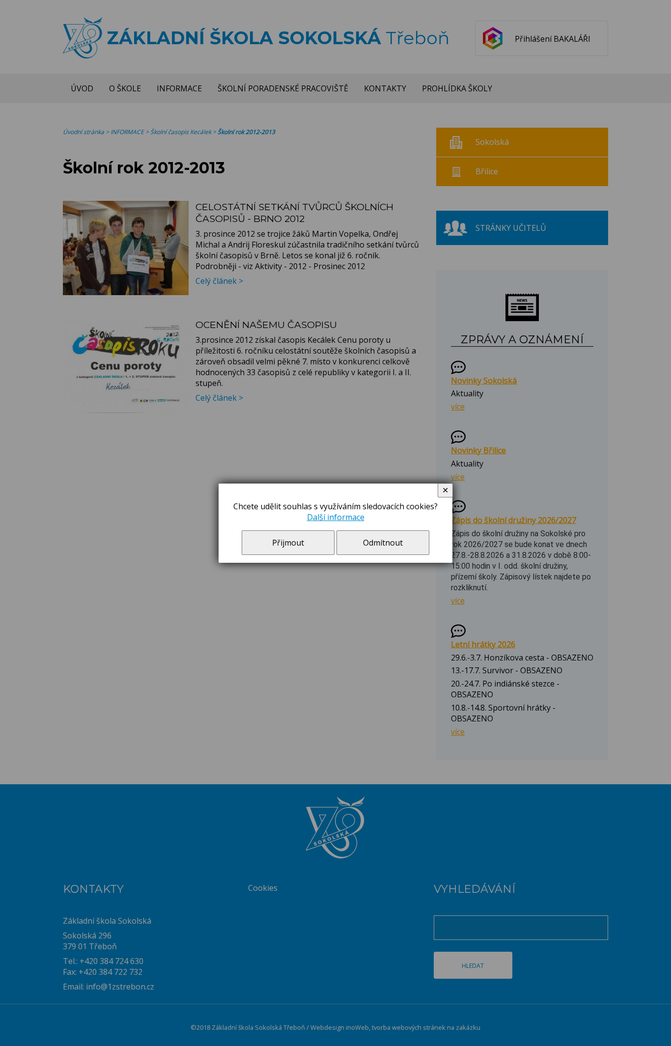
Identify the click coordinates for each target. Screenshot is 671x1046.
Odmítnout (383, 542)
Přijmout (288, 542)
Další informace (335, 517)
